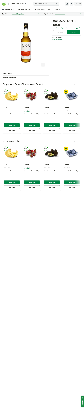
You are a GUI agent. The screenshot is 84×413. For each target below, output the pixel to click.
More (56, 9)
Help (49, 9)
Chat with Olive (82, 401)
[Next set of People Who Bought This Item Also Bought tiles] (78, 84)
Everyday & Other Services (17, 3)
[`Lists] (67, 4)
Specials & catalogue (24, 9)
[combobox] (46, 4)
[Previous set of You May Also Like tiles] (75, 141)
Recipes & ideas (39, 9)
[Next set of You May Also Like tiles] (78, 141)
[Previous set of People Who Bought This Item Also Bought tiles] (75, 84)
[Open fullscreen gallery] (43, 65)
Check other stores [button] (57, 39)
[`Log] (72, 4)
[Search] (57, 3)
